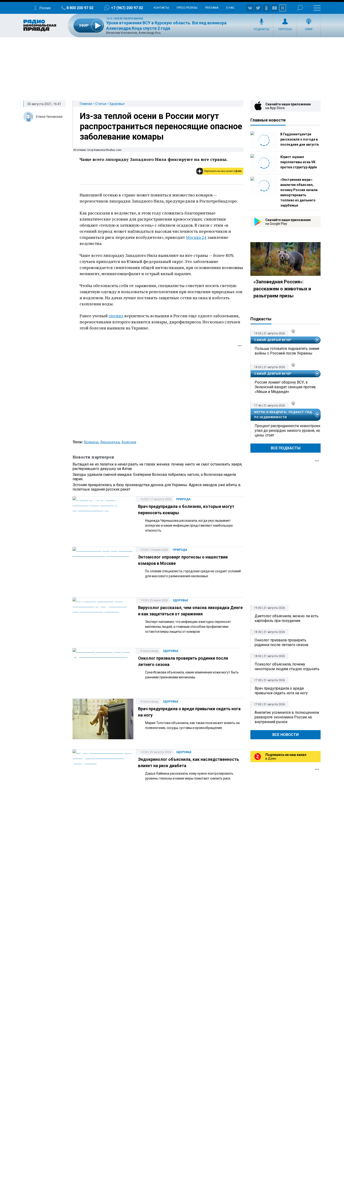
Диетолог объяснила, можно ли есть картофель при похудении (286, 618)
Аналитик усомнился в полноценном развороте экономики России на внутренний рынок (287, 717)
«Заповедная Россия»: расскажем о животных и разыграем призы (282, 289)
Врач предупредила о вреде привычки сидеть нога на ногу (281, 690)
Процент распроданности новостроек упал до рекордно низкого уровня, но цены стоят (287, 430)
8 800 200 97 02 (79, 8)
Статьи (100, 104)
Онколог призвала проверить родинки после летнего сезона (281, 642)
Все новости (285, 734)
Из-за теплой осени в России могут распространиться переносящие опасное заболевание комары (161, 126)
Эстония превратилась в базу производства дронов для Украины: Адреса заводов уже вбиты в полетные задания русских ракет (157, 487)
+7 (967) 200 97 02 (127, 8)
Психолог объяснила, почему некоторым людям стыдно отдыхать (287, 666)
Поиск (300, 8)
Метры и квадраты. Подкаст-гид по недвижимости (283, 414)
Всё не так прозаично (128, 18)
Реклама (211, 7)
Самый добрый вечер (272, 340)
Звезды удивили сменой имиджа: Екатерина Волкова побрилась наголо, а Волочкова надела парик (154, 476)
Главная (86, 104)
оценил (116, 315)
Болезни (128, 441)
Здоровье (116, 104)
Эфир (309, 29)
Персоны (285, 29)
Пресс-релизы (187, 7)
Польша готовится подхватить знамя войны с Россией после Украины (287, 350)
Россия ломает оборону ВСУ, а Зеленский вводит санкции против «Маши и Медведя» (285, 387)
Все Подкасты (285, 448)
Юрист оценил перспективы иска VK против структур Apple (298, 162)
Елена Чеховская (49, 116)
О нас (230, 7)
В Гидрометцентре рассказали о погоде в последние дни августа (299, 139)
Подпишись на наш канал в (223, 171)
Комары (91, 441)
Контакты (161, 7)
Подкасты (261, 29)
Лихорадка (110, 441)
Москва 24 (196, 237)
